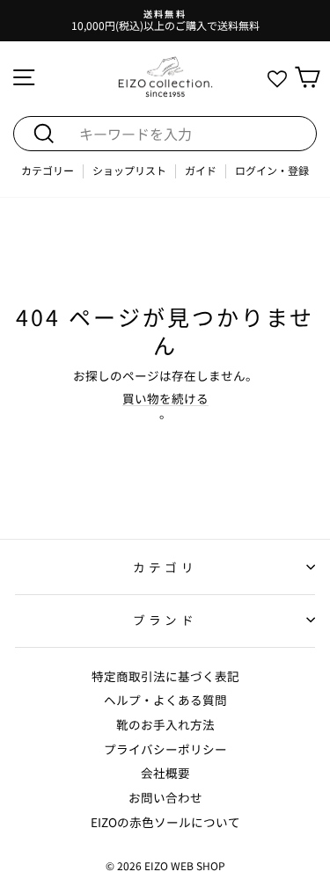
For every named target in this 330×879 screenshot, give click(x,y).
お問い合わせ (165, 797)
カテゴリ (164, 567)
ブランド (164, 619)
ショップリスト (129, 171)
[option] (165, 21)
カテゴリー (47, 171)
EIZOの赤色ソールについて (165, 822)
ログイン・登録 (272, 171)
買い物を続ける (165, 398)
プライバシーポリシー (165, 749)
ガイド (200, 171)
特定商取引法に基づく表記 (165, 676)
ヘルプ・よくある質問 (165, 699)
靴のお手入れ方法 (165, 724)
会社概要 (165, 772)
